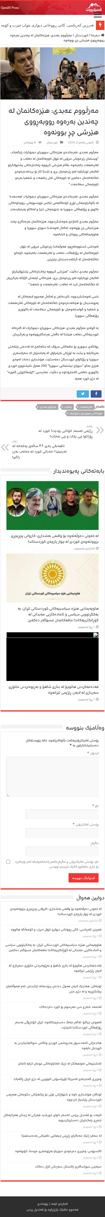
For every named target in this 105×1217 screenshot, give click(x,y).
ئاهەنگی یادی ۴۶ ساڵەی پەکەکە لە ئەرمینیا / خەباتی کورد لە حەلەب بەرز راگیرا (39, 449)
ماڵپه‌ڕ (95, 843)
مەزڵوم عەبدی (48, 407)
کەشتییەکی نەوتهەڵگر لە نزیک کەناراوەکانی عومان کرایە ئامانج (60, 1063)
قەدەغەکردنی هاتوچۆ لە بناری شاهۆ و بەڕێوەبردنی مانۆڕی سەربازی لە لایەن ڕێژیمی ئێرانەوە (53, 689)
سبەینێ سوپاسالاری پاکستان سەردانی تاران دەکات (68, 1166)
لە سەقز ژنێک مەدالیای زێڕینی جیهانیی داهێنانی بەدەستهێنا (62, 1135)
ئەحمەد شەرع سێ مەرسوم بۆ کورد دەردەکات (70, 1006)
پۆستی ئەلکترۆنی (86, 824)
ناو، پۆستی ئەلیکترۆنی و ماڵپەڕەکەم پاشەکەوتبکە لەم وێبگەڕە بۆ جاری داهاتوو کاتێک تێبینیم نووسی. (57, 864)
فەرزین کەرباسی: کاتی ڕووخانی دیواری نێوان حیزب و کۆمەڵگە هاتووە (56, 929)
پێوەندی (42, 1203)
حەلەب (68, 407)
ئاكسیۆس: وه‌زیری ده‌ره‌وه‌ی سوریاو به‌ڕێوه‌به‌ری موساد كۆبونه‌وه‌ (58, 1151)
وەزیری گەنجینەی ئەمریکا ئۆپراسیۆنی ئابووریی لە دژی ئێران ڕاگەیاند (57, 1079)
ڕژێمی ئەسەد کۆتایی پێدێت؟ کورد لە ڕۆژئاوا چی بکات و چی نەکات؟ (65, 431)
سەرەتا (96, 35)
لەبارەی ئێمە (59, 1203)
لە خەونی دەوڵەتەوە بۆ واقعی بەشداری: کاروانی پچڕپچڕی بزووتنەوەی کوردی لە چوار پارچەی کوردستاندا (55, 539)
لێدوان (93, 753)
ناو (95, 805)
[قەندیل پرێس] (52, 8)
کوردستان (81, 35)
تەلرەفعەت (86, 407)
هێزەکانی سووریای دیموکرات (85, 413)
